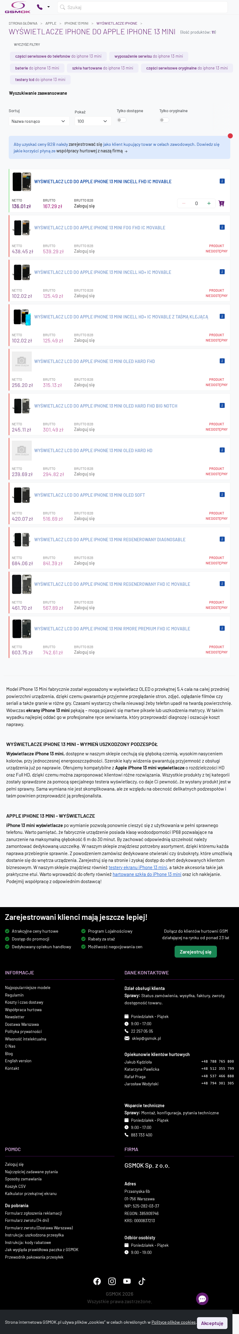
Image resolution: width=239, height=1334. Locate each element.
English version (18, 1061)
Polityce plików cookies (174, 1322)
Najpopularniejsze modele (27, 987)
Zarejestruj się (196, 952)
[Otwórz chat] (202, 1299)
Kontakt (12, 1068)
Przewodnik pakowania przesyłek (34, 1257)
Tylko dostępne (130, 110)
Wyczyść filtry (27, 44)
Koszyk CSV (15, 1186)
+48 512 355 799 (217, 1069)
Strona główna (23, 23)
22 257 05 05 (142, 1031)
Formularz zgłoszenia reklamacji (33, 1213)
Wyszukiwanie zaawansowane (38, 93)
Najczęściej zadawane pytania (31, 1171)
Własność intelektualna (25, 1038)
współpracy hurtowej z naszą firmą (90, 150)
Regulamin (14, 994)
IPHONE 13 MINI (76, 23)
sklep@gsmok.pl (146, 1038)
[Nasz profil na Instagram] (112, 1282)
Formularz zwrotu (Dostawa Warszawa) (39, 1227)
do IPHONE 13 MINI (58, 56)
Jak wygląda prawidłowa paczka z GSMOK (41, 1249)
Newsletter (15, 1017)
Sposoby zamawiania (23, 1179)
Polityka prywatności (23, 1031)
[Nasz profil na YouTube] (127, 1282)
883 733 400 (141, 1134)
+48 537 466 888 (217, 1076)
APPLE (50, 23)
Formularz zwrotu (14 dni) (27, 1220)
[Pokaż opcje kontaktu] (43, 7)
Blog (9, 1053)
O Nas (10, 1046)
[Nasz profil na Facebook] (97, 1282)
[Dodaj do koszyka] (221, 203)
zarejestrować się (85, 144)
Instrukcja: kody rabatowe (28, 1242)
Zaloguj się (84, 205)
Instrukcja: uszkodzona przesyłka (34, 1235)
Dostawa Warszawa (22, 1024)
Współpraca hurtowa (23, 1009)
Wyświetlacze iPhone (116, 23)
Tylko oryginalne (173, 110)
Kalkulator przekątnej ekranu (31, 1193)
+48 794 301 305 (217, 1084)
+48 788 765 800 (217, 1061)
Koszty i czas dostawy (24, 1002)
